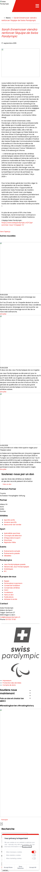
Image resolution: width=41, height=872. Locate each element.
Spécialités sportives (12, 533)
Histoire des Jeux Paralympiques (16, 567)
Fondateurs (8, 592)
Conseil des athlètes (12, 588)
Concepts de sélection (13, 535)
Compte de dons (9, 685)
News (8, 18)
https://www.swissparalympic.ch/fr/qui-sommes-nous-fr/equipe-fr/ (17, 224)
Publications (8, 597)
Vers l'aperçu (5, 231)
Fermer (5, 870)
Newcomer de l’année (12, 524)
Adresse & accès (10, 599)
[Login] (40, 689)
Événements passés (12, 553)
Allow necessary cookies (14, 852)
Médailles (7, 556)
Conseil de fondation (12, 585)
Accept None (8, 867)
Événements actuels (12, 551)
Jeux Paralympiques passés (14, 564)
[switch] (34, 852)
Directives (8, 540)
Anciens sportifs (10, 522)
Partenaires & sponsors (13, 583)
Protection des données (11, 683)
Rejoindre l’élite (10, 542)
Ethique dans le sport (12, 538)
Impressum (6, 680)
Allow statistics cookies (13, 855)
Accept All (32, 867)
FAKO (6, 590)
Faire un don (9, 595)
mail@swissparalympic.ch (10, 617)
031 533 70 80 (10, 619)
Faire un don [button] (7, 484)
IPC (5, 571)
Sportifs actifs (9, 520)
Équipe (6, 581)
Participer (4, 820)
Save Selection (20, 867)
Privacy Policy (27, 846)
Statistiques (8, 569)
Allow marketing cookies (13, 858)
